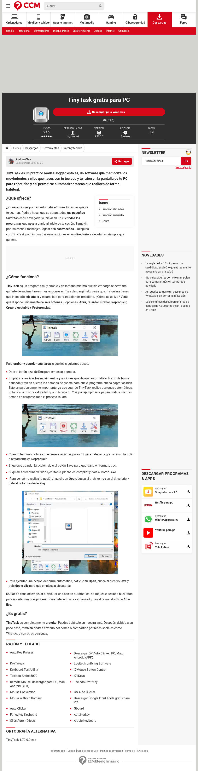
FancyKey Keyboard (23, 714)
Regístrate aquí (57, 751)
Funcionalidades (113, 209)
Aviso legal (142, 751)
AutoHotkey (82, 714)
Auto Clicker (18, 708)
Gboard (79, 708)
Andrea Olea (23, 159)
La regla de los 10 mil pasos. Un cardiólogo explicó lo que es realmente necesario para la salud (168, 267)
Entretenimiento (81, 30)
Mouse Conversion (22, 692)
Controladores (41, 30)
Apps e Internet (63, 22)
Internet (110, 30)
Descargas (159, 22)
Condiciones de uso (87, 751)
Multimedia (87, 22)
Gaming (111, 22)
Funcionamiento (113, 215)
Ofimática (123, 30)
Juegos (98, 30)
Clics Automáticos (22, 720)
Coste (105, 221)
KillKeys (79, 676)
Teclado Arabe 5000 (23, 676)
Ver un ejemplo (183, 167)
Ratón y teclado (72, 148)
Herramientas (51, 148)
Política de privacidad (111, 751)
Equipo (71, 751)
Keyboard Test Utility (24, 669)
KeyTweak (17, 663)
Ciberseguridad (135, 22)
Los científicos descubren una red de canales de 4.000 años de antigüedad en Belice (167, 305)
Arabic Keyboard (85, 720)
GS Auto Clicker (84, 692)
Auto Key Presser (21, 652)
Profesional (24, 30)
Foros (183, 22)
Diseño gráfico (61, 30)
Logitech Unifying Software (92, 663)
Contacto (130, 751)
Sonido (10, 30)
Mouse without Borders (26, 698)
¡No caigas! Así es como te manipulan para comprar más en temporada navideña (167, 281)
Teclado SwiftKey (86, 682)
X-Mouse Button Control (90, 669)
